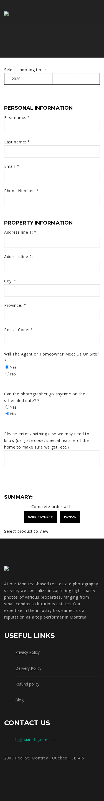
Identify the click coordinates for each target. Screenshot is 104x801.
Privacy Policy (27, 652)
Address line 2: (18, 256)
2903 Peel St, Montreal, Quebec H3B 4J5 (44, 758)
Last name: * (17, 142)
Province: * (15, 305)
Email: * (12, 166)
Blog (19, 699)
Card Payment (40, 516)
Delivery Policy (28, 668)
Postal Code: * (19, 329)
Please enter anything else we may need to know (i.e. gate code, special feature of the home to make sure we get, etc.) (47, 440)
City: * (11, 281)
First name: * (17, 117)
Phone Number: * (22, 190)
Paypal (70, 516)
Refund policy (27, 684)
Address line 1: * (21, 232)
